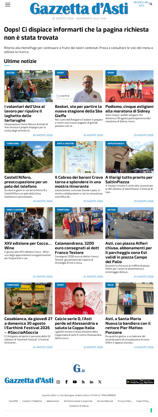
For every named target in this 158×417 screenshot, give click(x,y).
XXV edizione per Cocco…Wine (27, 245)
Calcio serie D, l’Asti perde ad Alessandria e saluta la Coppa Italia (76, 323)
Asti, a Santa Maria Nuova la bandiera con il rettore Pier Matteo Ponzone (128, 325)
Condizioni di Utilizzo (79, 406)
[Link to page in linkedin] (91, 382)
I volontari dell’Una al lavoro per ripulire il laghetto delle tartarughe (24, 113)
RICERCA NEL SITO (141, 4)
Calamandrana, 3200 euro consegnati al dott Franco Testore (77, 248)
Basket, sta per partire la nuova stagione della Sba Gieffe (78, 111)
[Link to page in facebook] (66, 382)
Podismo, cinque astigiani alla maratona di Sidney (129, 108)
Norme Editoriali (105, 401)
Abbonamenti (53, 401)
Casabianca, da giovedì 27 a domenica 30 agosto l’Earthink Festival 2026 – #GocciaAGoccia (28, 325)
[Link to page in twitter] (100, 382)
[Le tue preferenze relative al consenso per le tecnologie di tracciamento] (151, 410)
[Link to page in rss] (83, 382)
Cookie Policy (142, 401)
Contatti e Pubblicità (32, 401)
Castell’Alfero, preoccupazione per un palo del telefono (25, 182)
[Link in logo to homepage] (29, 379)
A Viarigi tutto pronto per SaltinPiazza (129, 179)
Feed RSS (13, 401)
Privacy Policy (124, 401)
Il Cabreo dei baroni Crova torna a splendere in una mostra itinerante (79, 182)
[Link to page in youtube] (75, 382)
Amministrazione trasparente (78, 401)
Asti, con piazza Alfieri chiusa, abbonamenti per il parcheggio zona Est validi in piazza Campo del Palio (128, 252)
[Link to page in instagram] (58, 382)
